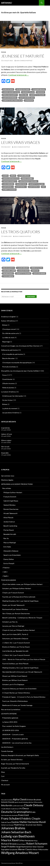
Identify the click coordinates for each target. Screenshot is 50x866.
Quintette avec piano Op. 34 (12, 100)
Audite (5, 175)
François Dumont (9, 497)
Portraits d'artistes (9, 367)
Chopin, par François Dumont (13, 593)
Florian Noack (8, 530)
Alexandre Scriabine (6, 800)
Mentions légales (7, 480)
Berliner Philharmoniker (35, 802)
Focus (3, 52)
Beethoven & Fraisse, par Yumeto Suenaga (17, 705)
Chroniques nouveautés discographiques (17, 363)
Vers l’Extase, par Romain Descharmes (16, 613)
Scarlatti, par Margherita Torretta (13, 768)
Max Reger (40, 92)
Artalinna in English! (8, 317)
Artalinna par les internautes (12, 396)
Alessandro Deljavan (10, 551)
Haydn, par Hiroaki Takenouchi (13, 605)
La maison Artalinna (8, 392)
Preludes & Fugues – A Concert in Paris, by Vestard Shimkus (23, 697)
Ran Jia (6, 538)
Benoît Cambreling (10, 526)
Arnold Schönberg (23, 802)
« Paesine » (6, 568)
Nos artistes (6, 488)
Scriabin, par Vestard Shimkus (12, 760)
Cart (2, 776)
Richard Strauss (9, 843)
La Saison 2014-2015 (9, 722)
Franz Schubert (27, 178)
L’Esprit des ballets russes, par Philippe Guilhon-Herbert (22, 584)
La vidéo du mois (8, 337)
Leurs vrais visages (20, 142)
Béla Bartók (6, 805)
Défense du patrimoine (9, 350)
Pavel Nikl (23, 95)
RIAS (43, 187)
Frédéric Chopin (30, 818)
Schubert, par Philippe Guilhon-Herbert (16, 588)
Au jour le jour (7, 400)
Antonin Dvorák (7, 802)
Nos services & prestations (10, 709)
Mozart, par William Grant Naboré (14, 676)
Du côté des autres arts (10, 333)
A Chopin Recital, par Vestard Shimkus (16, 693)
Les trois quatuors (20, 231)
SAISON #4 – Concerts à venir (13, 734)
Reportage (6, 342)
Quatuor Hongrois (10, 97)
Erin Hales (7, 547)
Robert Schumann (9, 189)
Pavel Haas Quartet (10, 95)
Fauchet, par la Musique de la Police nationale (18, 597)
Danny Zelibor (8, 559)
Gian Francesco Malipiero (28, 181)
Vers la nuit (5, 447)
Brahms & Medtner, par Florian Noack (16, 647)
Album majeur (6, 440)
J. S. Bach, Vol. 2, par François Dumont (16, 655)
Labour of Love (6, 434)
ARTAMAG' (6, 3)
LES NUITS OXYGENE (9, 714)
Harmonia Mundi (37, 821)
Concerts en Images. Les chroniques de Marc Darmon (20, 346)
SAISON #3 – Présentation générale (15, 739)
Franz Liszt (23, 815)
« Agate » (5, 576)
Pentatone (29, 840)
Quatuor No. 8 (34, 187)
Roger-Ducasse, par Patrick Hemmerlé (15, 764)
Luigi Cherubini (8, 184)
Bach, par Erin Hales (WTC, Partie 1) (15, 634)
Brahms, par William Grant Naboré (14, 680)
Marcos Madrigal (9, 543)
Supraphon (29, 100)
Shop (3, 772)
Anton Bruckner (34, 799)
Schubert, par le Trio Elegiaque (13, 684)
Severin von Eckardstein (12, 555)
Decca (25, 808)
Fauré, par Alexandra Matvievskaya (15, 701)
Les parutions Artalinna (10, 413)
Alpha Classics (20, 799)
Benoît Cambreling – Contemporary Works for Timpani (22, 618)
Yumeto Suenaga (7, 751)
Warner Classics (25, 849)
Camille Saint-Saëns (18, 805)
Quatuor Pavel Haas (27, 97)
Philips (35, 841)
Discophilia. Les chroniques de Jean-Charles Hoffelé (20, 371)
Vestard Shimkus (9, 505)
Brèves (4, 325)
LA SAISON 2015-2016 (10, 730)
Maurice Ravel (21, 184)
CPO (20, 809)
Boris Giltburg (8, 89)
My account (5, 785)
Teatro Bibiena (8, 276)
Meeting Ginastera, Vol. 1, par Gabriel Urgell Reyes (20, 601)
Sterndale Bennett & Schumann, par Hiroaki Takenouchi (22, 672)
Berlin (13, 175)
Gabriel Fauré (6, 822)
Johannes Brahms (39, 89)
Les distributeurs (7, 747)
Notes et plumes (8, 388)
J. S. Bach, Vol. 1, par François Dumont (16, 643)
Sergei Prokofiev (8, 846)
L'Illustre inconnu (8, 383)
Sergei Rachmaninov (24, 846)
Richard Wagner (21, 844)
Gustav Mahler (19, 821)
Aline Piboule (8, 517)
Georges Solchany (23, 89)
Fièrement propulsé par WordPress (12, 863)
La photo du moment (9, 408)
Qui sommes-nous (7, 476)
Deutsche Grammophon (15, 811)
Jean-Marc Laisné (9, 270)
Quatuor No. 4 (8, 187)
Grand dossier (7, 379)
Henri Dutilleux (36, 268)
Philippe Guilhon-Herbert (12, 492)
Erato (33, 812)
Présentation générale (10, 718)
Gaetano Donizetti (9, 181)
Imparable (4, 453)
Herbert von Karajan (7, 825)
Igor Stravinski (27, 825)
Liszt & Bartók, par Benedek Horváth (15, 651)
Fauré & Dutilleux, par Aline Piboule (15, 664)
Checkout (4, 780)
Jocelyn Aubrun (9, 522)
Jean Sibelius (37, 825)
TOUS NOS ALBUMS (8, 580)
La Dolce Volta (23, 270)
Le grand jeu (5, 428)
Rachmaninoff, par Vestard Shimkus (15, 609)
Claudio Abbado (5, 808)
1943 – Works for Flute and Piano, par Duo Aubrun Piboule (23, 659)
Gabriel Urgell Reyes (10, 501)
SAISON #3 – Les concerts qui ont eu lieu (17, 743)
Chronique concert (9, 329)
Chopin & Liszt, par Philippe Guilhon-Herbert (18, 630)
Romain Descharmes (10, 509)
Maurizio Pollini (28, 92)
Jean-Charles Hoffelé (24, 60)
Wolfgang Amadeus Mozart (20, 853)
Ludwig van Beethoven (11, 92)
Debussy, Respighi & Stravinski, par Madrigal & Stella (20, 755)
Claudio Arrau (14, 808)
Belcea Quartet (8, 268)
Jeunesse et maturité (22, 56)
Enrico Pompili (8, 563)
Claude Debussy (24, 175)
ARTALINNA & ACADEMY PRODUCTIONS (17, 484)
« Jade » (5, 572)
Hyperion (18, 825)
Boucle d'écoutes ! (8, 358)
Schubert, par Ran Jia (9, 622)
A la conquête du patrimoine (12, 354)
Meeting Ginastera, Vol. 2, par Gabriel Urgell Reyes (20, 668)
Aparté (16, 802)
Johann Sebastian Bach (16, 832)
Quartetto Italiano (37, 95)
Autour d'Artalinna (8, 321)
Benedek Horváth (9, 534)
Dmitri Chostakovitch (11, 178)
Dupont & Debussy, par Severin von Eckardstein (19, 689)
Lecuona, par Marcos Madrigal (13, 626)
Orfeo (21, 840)
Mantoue (35, 270)
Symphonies (14, 849)
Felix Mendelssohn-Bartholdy (9, 815)
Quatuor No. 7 (21, 187)
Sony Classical (38, 847)
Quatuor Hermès (39, 273)
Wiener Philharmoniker (40, 849)
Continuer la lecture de (18, 75)
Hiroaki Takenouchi (10, 513)
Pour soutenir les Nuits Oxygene (14, 726)
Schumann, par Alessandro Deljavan (15, 639)
